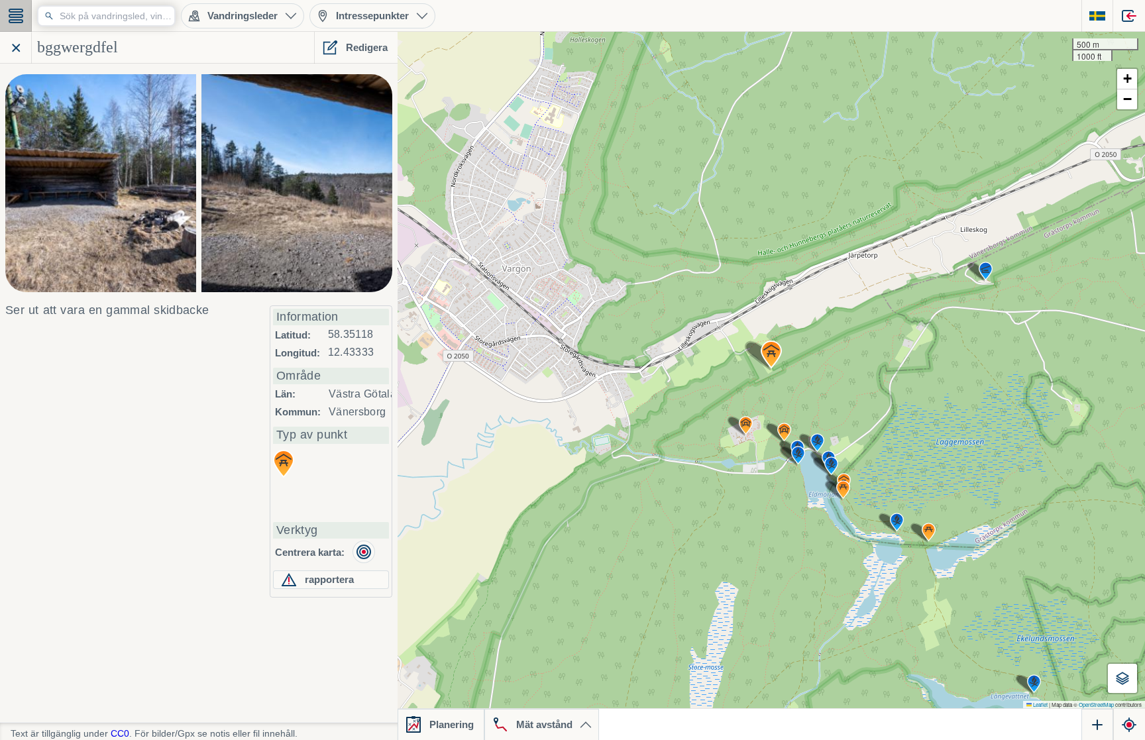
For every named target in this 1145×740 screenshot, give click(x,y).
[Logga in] (1129, 16)
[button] (771, 354)
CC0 (120, 733)
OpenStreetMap (1096, 704)
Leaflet (1040, 704)
